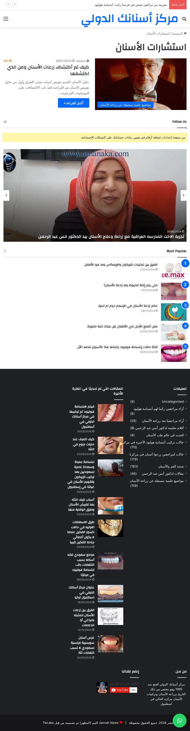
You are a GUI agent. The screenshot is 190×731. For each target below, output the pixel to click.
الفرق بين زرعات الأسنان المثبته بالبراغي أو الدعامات (83, 617)
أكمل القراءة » (73, 103)
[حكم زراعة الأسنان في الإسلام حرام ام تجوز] (174, 312)
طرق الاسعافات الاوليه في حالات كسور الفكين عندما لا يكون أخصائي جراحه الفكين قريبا (80, 532)
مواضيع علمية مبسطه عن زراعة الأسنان (157, 481)
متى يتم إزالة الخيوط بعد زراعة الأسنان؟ (131, 285)
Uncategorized (173, 401)
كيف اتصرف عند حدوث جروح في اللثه (83, 444)
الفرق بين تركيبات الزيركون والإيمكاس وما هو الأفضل (121, 265)
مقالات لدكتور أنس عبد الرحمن (163, 473)
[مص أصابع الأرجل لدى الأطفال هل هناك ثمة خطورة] (174, 332)
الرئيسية (178, 33)
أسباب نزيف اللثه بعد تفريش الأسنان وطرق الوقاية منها (81, 505)
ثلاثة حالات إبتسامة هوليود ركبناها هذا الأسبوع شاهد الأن (117, 347)
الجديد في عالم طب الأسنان (165, 435)
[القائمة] (5, 20)
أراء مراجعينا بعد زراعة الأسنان (163, 421)
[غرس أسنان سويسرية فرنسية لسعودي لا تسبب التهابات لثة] (110, 644)
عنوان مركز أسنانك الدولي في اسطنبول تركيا (81, 592)
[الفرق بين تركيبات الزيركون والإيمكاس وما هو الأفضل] (174, 270)
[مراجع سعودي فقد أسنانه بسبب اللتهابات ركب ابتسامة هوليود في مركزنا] (110, 561)
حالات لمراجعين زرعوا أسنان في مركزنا (157, 454)
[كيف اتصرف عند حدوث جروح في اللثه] (110, 445)
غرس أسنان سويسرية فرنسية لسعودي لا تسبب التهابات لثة (82, 645)
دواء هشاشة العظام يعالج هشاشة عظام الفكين (137, 4)
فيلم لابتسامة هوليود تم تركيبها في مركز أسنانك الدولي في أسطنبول (81, 417)
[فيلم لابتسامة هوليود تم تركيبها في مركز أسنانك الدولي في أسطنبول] (110, 412)
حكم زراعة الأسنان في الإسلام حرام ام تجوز (128, 306)
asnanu (81, 61)
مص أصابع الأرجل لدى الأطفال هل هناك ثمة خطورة (122, 326)
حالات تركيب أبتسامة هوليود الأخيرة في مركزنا (152, 442)
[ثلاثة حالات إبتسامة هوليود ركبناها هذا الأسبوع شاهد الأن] (174, 353)
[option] (95, 195)
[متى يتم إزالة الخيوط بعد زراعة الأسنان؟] (174, 291)
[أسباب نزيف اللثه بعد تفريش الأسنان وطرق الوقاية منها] (110, 506)
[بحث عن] (184, 20)
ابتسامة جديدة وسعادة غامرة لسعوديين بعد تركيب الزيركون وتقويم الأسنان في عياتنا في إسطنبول (80, 474)
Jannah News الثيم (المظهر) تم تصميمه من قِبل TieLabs (81, 723)
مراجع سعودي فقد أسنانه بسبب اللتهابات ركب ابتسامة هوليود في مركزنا (80, 565)
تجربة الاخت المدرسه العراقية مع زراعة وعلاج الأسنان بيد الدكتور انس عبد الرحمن (111, 236)
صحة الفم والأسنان (171, 466)
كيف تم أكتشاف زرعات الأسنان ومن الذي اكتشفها (48, 70)
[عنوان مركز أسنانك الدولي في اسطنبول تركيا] (110, 593)
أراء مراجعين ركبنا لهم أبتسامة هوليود (158, 409)
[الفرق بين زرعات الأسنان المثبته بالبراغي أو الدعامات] (110, 616)
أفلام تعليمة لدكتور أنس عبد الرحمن (159, 428)
